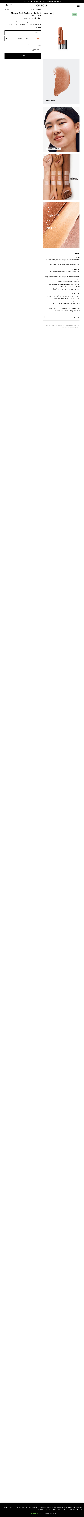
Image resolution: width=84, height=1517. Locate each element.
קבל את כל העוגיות (36, 1513)
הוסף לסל (22, 55)
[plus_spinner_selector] (24, 45)
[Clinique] (42, 5)
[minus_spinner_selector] (34, 45)
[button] (6, 5)
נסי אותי (46, 14)
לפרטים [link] (25, 1)
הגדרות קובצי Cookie (50, 1513)
